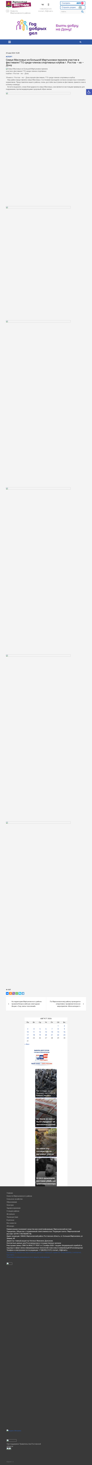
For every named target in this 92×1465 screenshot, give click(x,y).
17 (28, 1035)
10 (28, 1032)
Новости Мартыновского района (19, 1196)
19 (40, 1035)
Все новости (11, 1223)
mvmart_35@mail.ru (45, 11)
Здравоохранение (14, 1208)
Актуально (11, 1214)
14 (52, 1032)
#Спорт (9, 57)
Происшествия (12, 1217)
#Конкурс (10, 1226)
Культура (10, 1205)
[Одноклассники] (10, 993)
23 (64, 1035)
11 (34, 1032)
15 (58, 1032)
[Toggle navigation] (9, 42)
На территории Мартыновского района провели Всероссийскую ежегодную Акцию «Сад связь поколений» (27, 1004)
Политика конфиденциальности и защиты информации (28, 1257)
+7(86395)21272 (45, 9)
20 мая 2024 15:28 (12, 53)
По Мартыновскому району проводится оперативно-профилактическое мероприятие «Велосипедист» (65, 1004)
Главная (10, 1193)
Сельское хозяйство (15, 1199)
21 (52, 1035)
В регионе (10, 1220)
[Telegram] (23, 993)
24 (28, 1038)
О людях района (13, 1211)
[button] (89, 92)
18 (34, 1035)
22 (58, 1035)
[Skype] (20, 993)
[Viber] (13, 993)
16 (64, 1032)
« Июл (27, 1044)
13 (46, 1032)
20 (46, 1035)
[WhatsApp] (16, 993)
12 (40, 1032)
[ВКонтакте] (7, 993)
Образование (12, 1202)
